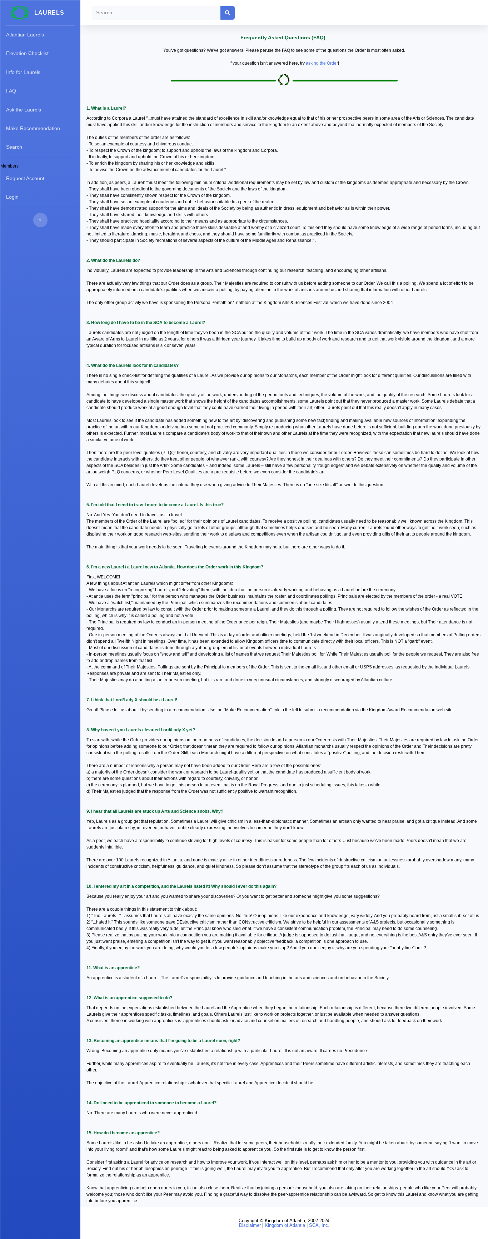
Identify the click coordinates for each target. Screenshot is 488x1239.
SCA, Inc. (319, 1225)
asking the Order (322, 63)
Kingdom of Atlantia (285, 1225)
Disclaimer (250, 1225)
